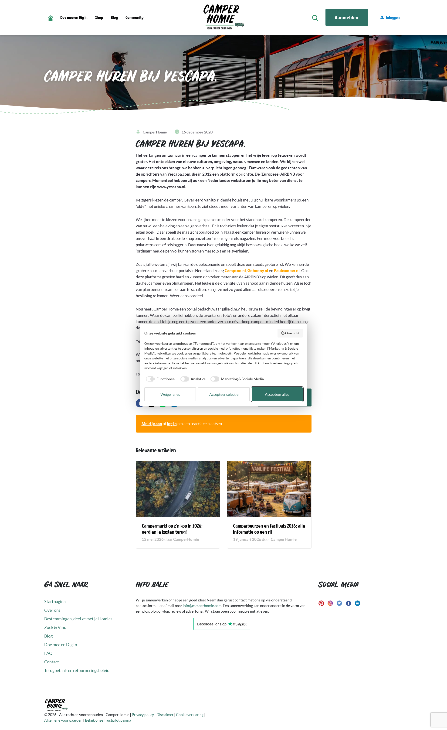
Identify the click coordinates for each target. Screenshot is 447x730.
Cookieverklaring (189, 715)
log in (172, 423)
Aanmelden (347, 17)
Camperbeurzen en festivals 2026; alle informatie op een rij (269, 528)
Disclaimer (164, 715)
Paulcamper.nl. (287, 270)
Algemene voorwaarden (63, 720)
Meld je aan (152, 423)
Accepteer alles (277, 394)
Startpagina (55, 601)
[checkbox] (160, 379)
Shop (99, 17)
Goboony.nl (257, 270)
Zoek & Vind (55, 627)
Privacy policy (143, 715)
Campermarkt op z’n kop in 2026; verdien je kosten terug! (172, 528)
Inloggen (393, 17)
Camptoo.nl (235, 270)
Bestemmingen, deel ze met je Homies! (79, 618)
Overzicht (292, 333)
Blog (114, 17)
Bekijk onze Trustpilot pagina (108, 720)
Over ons (52, 610)
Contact (51, 661)
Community (134, 17)
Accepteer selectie (223, 394)
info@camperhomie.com (202, 606)
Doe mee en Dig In (74, 17)
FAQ (48, 653)
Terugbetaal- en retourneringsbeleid (76, 670)
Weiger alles (170, 394)
